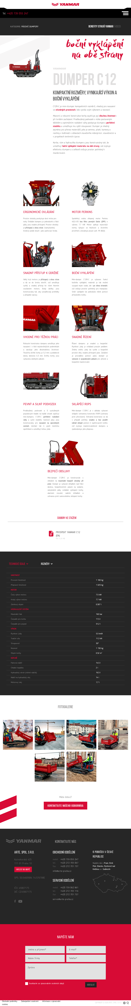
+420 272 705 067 (69, 863)
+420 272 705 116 (69, 891)
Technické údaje (17, 564)
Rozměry (45, 564)
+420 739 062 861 (69, 887)
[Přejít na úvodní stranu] (65, 4)
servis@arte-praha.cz (63, 899)
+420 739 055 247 (15, 13)
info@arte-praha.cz (62, 871)
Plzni (94, 866)
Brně (111, 863)
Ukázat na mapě (23, 870)
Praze (106, 863)
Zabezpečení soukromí (30, 1001)
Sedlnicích (106, 869)
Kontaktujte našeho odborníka (65, 805)
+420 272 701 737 (69, 866)
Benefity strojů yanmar (105, 26)
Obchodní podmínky (9, 1001)
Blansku (100, 866)
